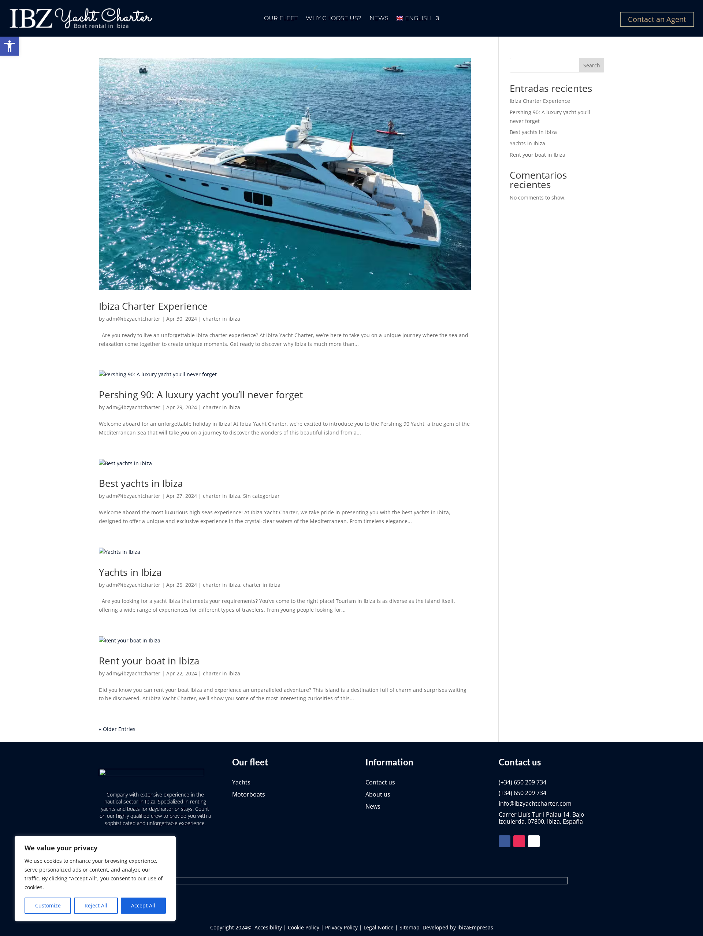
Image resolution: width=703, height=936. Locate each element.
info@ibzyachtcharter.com (535, 803)
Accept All (143, 905)
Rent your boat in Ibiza (149, 660)
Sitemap (409, 927)
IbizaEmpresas (475, 927)
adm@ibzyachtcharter (133, 318)
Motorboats (248, 794)
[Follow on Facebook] (504, 841)
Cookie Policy (303, 927)
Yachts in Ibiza (130, 572)
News (378, 19)
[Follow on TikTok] (534, 841)
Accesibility (268, 927)
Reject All (96, 905)
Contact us (380, 782)
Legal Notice (379, 927)
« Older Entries (117, 729)
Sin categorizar (261, 495)
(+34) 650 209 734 (522, 782)
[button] (9, 46)
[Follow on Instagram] (519, 841)
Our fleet (281, 19)
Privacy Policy (341, 927)
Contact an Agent (657, 19)
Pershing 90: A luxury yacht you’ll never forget (201, 394)
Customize (48, 905)
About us (377, 794)
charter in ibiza (221, 318)
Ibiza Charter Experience (153, 306)
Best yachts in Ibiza (141, 483)
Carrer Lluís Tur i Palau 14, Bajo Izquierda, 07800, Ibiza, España (541, 818)
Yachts (241, 782)
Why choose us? (333, 19)
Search (591, 65)
